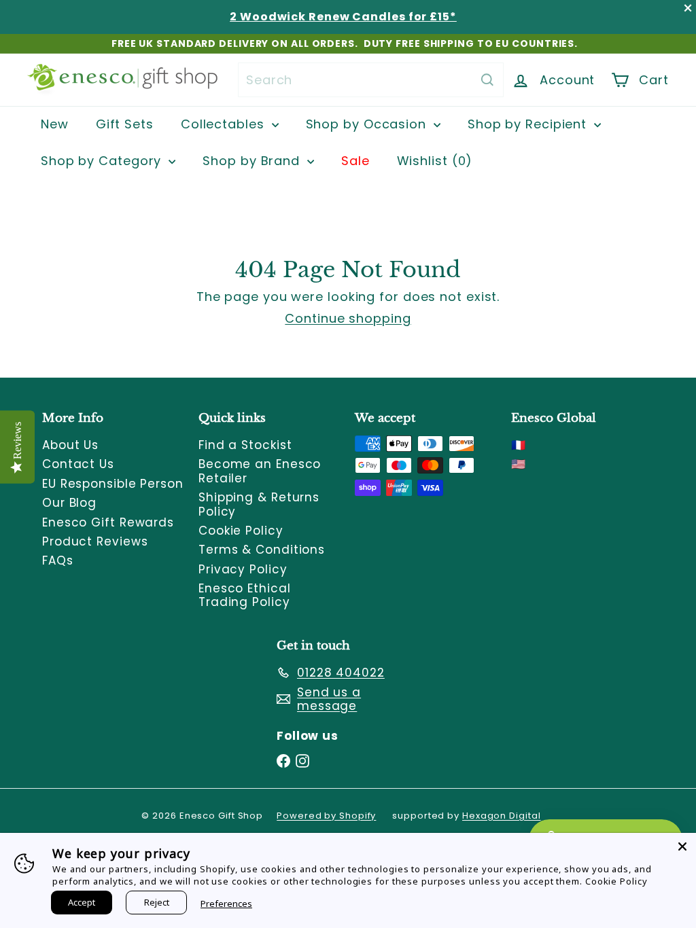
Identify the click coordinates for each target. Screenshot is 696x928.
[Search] (487, 80)
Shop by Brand (253, 160)
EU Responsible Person (113, 484)
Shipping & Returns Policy (258, 504)
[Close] (682, 846)
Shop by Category (103, 160)
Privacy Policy (243, 569)
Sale (355, 160)
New (55, 123)
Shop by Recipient (529, 123)
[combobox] (371, 80)
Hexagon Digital (501, 815)
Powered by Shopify (326, 815)
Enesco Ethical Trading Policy (244, 595)
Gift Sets (125, 123)
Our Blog (69, 503)
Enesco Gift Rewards (108, 522)
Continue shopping (348, 318)
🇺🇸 (518, 464)
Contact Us (78, 464)
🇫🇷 (518, 445)
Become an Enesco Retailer (259, 471)
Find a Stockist (245, 445)
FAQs (57, 560)
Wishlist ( (431, 160)
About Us (70, 445)
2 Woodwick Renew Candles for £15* (343, 16)
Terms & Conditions (261, 549)
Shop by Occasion (368, 123)
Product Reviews (95, 541)
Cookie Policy (240, 530)
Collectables (224, 123)
